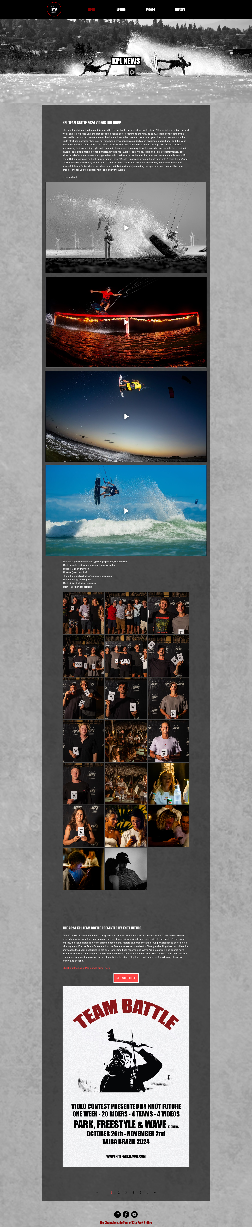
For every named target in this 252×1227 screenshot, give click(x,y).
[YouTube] (134, 1214)
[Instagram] (117, 1214)
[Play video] (126, 227)
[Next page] (148, 1193)
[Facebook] (126, 1214)
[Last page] (155, 1193)
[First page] (97, 1193)
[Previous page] (104, 1193)
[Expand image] (83, 613)
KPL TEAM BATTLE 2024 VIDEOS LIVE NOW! (92, 122)
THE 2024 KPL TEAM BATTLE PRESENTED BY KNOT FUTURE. (102, 928)
